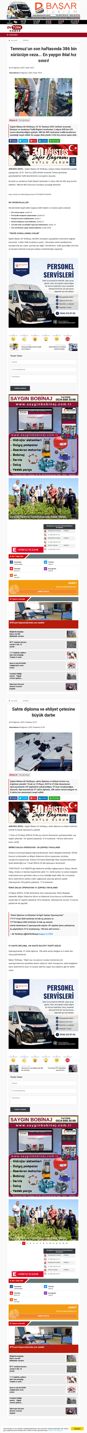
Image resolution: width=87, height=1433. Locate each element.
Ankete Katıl (43, 592)
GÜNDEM (26, 40)
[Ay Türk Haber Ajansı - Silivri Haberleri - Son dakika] (14, 28)
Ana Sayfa (14, 40)
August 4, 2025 (46, 934)
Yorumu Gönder (20, 388)
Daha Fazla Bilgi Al (55, 1430)
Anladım (77, 1428)
